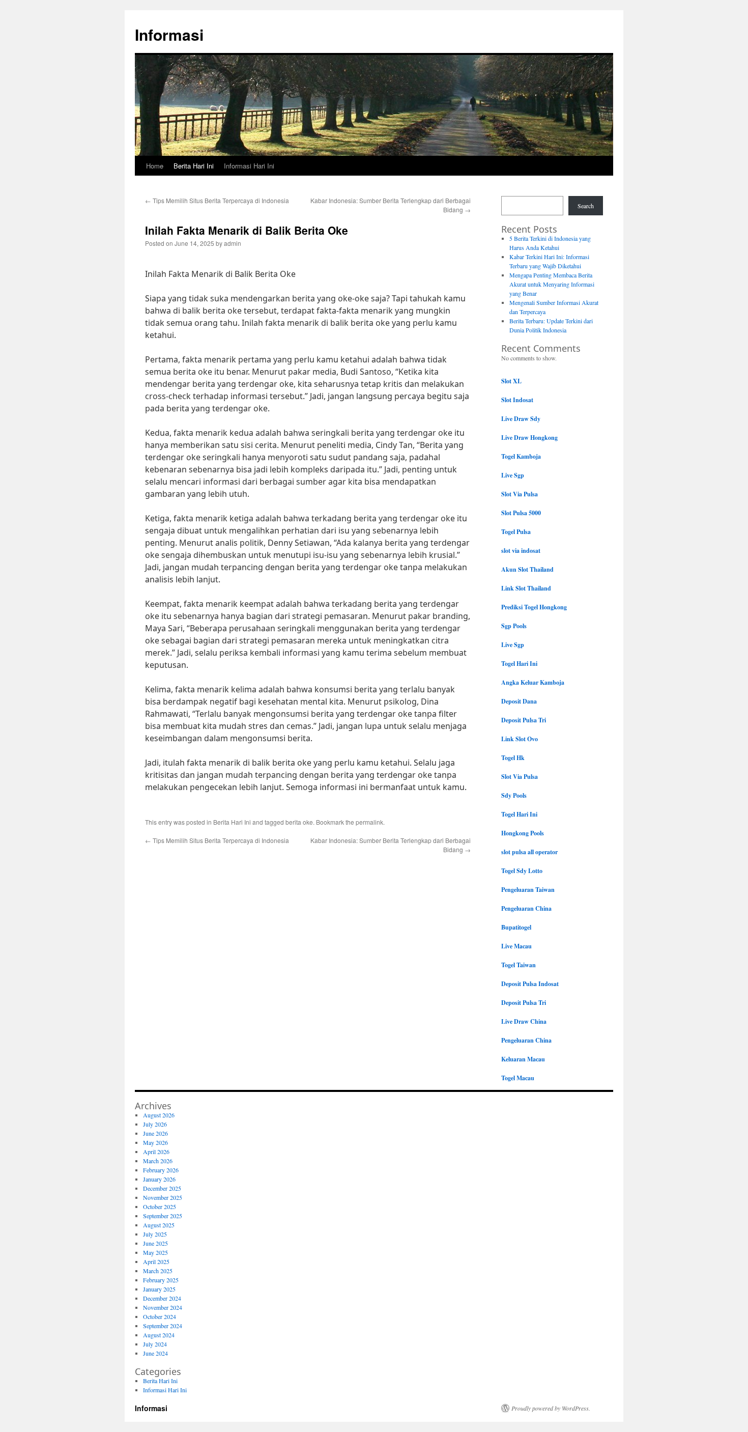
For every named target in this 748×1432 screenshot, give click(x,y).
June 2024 (155, 1353)
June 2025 (155, 1243)
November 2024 (162, 1307)
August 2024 (159, 1335)
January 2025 (159, 1289)
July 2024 (155, 1344)
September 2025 (162, 1216)
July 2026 (155, 1124)
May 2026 (155, 1142)
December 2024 (162, 1298)
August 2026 (159, 1115)
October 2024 (159, 1316)
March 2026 (157, 1161)
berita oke (299, 822)
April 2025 (156, 1261)
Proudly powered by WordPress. (550, 1408)
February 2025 (161, 1280)
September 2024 (162, 1326)
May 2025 (155, 1252)
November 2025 (162, 1197)
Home (154, 166)
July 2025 (155, 1234)
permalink (369, 822)
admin (232, 243)
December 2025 (162, 1188)
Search (586, 206)
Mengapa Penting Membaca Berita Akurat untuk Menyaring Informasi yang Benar (551, 284)
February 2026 (161, 1170)
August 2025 (159, 1225)
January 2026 (159, 1179)
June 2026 (155, 1133)
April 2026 (156, 1151)
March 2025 (157, 1271)
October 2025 (159, 1206)
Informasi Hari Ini (249, 166)
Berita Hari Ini (194, 166)
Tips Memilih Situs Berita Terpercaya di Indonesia (217, 200)
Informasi (169, 34)
